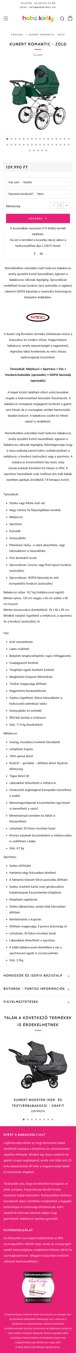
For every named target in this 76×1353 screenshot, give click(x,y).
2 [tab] (28, 1119)
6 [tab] (44, 1119)
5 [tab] (40, 1119)
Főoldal (17, 34)
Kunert (38, 55)
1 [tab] (24, 1119)
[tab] (7, 139)
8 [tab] (52, 1119)
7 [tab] (48, 1119)
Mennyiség (13, 206)
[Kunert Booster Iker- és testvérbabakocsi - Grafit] (38, 1064)
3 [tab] (32, 1119)
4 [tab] (36, 1119)
